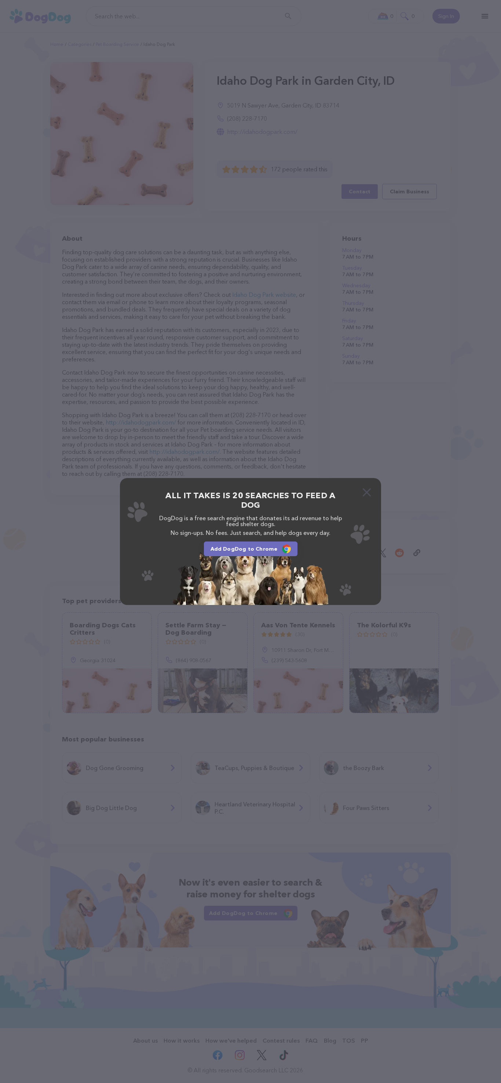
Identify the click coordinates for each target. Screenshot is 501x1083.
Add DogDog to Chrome (244, 549)
